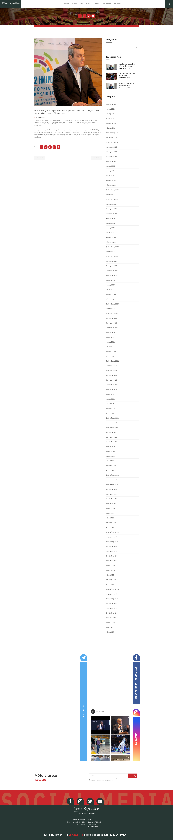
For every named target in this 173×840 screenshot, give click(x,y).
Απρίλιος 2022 (111, 351)
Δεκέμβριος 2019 (112, 485)
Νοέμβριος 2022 (111, 318)
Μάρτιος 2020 (111, 470)
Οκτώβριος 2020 (111, 437)
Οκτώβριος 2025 (111, 152)
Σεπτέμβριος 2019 (112, 499)
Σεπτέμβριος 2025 (112, 156)
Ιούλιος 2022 (110, 337)
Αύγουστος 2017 (111, 618)
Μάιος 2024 (110, 233)
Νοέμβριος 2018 (111, 546)
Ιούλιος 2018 (110, 565)
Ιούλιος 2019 (110, 508)
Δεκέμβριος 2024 (112, 199)
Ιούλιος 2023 (110, 280)
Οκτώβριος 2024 (111, 209)
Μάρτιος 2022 (111, 356)
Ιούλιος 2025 (110, 166)
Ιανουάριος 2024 (111, 252)
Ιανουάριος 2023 (111, 309)
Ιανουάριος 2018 (111, 594)
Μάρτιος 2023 (111, 299)
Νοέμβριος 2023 (111, 261)
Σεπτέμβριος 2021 (112, 385)
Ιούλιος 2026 (110, 109)
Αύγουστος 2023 (111, 275)
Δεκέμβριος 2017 (112, 599)
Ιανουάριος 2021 (111, 423)
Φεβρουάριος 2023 (112, 304)
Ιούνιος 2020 (110, 456)
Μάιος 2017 (110, 632)
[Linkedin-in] (84, 16)
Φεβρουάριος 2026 (112, 133)
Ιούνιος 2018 (110, 570)
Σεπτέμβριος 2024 (112, 214)
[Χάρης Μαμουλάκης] (10, 4)
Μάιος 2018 (110, 575)
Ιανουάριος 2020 (111, 480)
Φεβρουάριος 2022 (112, 361)
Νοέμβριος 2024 (111, 204)
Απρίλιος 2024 (111, 237)
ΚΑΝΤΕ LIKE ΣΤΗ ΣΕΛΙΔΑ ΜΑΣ (136, 683)
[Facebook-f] (80, 16)
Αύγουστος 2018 (111, 561)
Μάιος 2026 (110, 118)
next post (96, 158)
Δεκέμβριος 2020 (112, 427)
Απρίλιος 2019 (111, 523)
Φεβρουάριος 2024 (112, 247)
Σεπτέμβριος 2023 (112, 271)
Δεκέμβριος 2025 (112, 142)
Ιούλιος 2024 (110, 223)
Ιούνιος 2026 (110, 114)
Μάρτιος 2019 (111, 527)
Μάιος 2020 (110, 461)
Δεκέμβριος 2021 (112, 370)
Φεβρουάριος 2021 (112, 418)
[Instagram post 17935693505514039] (100, 725)
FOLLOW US (83, 711)
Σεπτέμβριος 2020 (112, 442)
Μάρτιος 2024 (111, 242)
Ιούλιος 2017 (110, 622)
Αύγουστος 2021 (111, 389)
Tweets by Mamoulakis (45, 655)
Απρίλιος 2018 (111, 580)
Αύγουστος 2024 (111, 218)
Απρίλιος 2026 (111, 123)
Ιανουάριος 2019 (111, 537)
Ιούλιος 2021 (110, 394)
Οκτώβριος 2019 (111, 494)
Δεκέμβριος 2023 (112, 256)
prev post (40, 158)
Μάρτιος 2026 (111, 128)
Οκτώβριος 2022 (111, 323)
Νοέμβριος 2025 (111, 147)
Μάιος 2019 (110, 518)
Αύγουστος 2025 (111, 161)
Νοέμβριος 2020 (111, 432)
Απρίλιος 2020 (111, 466)
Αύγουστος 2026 (111, 104)
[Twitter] (89, 16)
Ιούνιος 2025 (110, 171)
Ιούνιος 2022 (110, 342)
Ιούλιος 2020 (110, 451)
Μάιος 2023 (110, 290)
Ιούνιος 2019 (110, 513)
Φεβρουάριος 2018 (112, 589)
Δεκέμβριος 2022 (112, 313)
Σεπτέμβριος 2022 (112, 328)
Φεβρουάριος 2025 (112, 190)
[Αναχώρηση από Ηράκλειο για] (100, 744)
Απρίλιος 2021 (111, 408)
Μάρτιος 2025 (111, 185)
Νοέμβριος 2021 (111, 375)
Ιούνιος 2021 (110, 399)
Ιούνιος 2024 (110, 228)
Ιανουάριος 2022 (111, 366)
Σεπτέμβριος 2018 (112, 556)
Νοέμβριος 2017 (111, 603)
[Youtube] (93, 16)
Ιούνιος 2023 (110, 285)
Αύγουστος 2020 (111, 446)
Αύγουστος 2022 (111, 332)
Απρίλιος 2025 (111, 180)
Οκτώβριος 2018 (111, 551)
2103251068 (92, 824)
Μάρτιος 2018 (111, 584)
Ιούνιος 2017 (110, 627)
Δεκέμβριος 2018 (112, 542)
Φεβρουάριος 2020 (112, 475)
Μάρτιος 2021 (111, 413)
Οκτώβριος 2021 (111, 380)
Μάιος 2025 (110, 175)
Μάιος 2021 (110, 404)
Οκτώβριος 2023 (111, 266)
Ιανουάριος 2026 (111, 137)
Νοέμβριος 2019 (111, 489)
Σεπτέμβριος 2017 (112, 613)
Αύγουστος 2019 (111, 504)
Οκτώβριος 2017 (111, 608)
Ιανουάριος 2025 (111, 194)
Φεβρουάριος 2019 (112, 532)
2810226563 (81, 824)
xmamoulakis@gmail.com (87, 813)
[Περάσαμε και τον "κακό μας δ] (120, 744)
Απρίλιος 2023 (111, 294)
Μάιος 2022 (110, 347)
